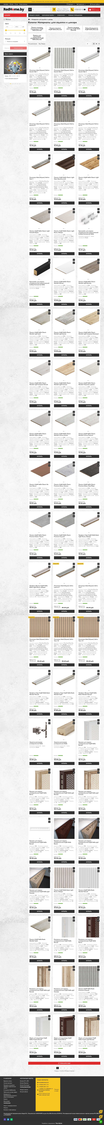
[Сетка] (93, 43)
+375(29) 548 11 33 (79, 10)
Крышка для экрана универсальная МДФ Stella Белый (87, 743)
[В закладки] (49, 48)
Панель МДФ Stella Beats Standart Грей (37, 940)
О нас (16, 4)
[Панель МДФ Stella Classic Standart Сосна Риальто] (88, 421)
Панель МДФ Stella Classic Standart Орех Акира (37, 434)
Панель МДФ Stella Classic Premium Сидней (62, 536)
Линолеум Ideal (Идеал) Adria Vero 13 (88, 640)
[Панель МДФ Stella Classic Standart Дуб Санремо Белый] (39, 371)
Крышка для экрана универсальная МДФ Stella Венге (38, 793)
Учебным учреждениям (75, 15)
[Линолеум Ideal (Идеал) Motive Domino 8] (39, 111)
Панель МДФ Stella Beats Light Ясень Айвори (63, 891)
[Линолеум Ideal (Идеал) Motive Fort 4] (88, 111)
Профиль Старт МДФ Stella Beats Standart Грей (64, 693)
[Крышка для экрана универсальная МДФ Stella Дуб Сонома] (88, 779)
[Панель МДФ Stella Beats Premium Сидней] (88, 976)
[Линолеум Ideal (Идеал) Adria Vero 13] (88, 627)
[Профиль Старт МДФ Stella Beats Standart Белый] (39, 680)
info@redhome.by (44, 1082)
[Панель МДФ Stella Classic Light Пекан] (88, 165)
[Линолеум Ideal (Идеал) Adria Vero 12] (64, 627)
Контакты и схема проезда (10, 1110)
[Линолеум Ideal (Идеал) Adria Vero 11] (39, 627)
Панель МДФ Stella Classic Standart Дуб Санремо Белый (38, 384)
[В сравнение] (49, 51)
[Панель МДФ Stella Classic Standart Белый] (64, 269)
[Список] (96, 43)
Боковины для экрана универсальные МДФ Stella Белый (62, 941)
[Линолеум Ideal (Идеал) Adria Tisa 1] (88, 573)
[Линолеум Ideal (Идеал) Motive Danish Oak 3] (88, 58)
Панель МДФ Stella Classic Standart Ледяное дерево (86, 384)
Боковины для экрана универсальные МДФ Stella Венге (87, 941)
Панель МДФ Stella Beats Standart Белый (86, 891)
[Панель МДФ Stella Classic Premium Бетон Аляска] (64, 472)
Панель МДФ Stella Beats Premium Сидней (86, 989)
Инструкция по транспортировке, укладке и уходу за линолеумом (10, 1095)
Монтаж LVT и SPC (24, 1081)
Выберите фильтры (18, 48)
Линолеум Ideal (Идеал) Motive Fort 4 (88, 124)
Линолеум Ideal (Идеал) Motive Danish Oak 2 (64, 71)
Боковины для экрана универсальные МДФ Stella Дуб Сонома (64, 990)
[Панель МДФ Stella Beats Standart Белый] (88, 878)
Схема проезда (23, 4)
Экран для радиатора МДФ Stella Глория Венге (62, 1039)
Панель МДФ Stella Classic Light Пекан (88, 178)
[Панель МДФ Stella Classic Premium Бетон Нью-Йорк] (88, 472)
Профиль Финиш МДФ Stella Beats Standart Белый (87, 693)
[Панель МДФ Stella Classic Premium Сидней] (64, 523)
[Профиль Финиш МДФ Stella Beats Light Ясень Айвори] (39, 573)
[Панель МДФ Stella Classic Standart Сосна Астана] (64, 421)
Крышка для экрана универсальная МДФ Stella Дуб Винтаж (64, 793)
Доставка (6, 4)
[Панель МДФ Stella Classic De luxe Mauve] (39, 472)
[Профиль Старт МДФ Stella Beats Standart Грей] (64, 680)
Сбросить (7, 48)
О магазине (7, 1078)
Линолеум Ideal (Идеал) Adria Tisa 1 (88, 586)
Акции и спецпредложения (10, 1105)
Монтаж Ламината (24, 1083)
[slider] (6, 30)
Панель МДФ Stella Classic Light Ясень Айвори (64, 231)
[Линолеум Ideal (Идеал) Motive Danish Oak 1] (39, 58)
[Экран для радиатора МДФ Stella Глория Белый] (39, 1025)
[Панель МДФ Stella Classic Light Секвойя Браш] (39, 218)
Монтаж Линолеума (24, 1085)
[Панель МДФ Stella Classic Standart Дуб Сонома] (64, 371)
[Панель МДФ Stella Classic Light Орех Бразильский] (64, 165)
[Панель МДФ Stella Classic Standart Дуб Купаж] (64, 320)
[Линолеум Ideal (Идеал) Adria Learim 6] (64, 573)
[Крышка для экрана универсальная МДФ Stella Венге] (39, 779)
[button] (4, 69)
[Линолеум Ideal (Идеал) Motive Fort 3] (64, 111)
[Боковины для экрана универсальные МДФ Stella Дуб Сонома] (64, 976)
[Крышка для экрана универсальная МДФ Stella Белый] (88, 730)
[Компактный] (99, 43)
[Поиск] (30, 9)
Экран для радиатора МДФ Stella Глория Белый (38, 1039)
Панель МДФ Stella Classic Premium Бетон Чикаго (37, 536)
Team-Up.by (59, 1123)
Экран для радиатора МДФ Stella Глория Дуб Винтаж (87, 1039)
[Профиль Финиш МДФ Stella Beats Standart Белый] (88, 680)
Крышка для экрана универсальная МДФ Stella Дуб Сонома (88, 793)
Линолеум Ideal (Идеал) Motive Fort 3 (64, 124)
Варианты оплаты (8, 1081)
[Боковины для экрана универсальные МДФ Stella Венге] (88, 927)
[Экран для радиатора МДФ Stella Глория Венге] (64, 1025)
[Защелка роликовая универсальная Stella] (39, 730)
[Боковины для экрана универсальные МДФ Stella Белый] (64, 927)
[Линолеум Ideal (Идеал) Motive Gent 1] (39, 165)
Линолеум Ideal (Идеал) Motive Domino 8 (39, 124)
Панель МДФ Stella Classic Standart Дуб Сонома (62, 384)
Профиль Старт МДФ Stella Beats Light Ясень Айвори (88, 536)
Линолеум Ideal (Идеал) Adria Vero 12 (63, 640)
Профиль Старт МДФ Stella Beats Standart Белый (39, 693)
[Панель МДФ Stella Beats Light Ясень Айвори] (64, 878)
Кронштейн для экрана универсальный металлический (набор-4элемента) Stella (88, 232)
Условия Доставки (8, 1083)
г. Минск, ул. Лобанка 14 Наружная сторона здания (46, 1090)
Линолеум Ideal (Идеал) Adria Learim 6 (63, 586)
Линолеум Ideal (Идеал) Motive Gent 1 (39, 178)
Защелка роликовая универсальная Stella (36, 743)
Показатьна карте (56, 1090)
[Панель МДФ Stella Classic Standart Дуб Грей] (39, 320)
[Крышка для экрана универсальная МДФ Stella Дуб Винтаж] (64, 779)
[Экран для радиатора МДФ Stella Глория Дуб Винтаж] (88, 1025)
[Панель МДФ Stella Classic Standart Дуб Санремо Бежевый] (88, 320)
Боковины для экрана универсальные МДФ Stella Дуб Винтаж (39, 990)
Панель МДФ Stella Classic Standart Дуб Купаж (62, 333)
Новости (6, 76)
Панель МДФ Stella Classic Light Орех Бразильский (64, 178)
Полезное (7, 1103)
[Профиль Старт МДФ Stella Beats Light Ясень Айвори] (88, 523)
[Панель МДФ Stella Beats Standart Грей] (39, 927)
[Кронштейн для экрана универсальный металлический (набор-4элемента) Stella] (88, 218)
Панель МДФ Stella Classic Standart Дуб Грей (37, 333)
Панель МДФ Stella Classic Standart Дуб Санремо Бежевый (88, 333)
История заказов (24, 1089)
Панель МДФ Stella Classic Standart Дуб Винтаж (86, 282)
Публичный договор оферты (10, 1092)
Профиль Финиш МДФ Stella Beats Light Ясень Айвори (38, 586)
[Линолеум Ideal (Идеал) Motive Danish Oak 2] (64, 58)
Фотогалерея (7, 1101)
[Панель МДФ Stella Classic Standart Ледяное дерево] (88, 371)
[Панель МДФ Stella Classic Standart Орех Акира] (39, 421)
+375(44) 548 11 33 (79, 9)
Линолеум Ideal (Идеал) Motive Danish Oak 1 (39, 71)
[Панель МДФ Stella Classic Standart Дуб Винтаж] (88, 269)
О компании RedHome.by (10, 1090)
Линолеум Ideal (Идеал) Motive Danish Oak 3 (88, 71)
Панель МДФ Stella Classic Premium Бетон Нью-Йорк (86, 485)
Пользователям (25, 1087)
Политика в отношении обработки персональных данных (10, 1086)
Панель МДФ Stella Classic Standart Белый (62, 282)
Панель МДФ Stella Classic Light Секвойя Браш (39, 231)
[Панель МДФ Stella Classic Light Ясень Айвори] (64, 218)
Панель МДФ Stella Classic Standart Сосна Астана (62, 434)
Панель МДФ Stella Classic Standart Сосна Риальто (86, 434)
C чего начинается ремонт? (11, 78)
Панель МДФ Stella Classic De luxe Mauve (38, 485)
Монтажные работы (26, 1078)
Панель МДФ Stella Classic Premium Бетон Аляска (62, 485)
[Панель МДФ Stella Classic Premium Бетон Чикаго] (39, 523)
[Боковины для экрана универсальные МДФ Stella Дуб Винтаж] (39, 976)
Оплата (11, 4)
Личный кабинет (24, 1091)
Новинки (6, 1107)
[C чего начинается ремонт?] (15, 65)
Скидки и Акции (34, 15)
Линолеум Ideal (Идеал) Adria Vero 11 (39, 640)
